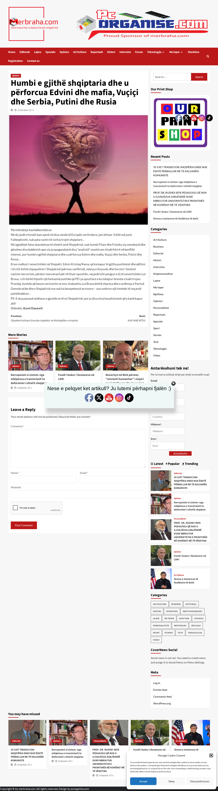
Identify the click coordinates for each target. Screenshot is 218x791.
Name (15, 472)
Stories (157, 335)
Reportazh (97, 52)
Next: (137, 318)
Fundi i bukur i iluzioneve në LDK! (76, 377)
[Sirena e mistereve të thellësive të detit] (161, 578)
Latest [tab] (158, 463)
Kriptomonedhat (163, 273)
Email (84, 472)
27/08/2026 (22, 764)
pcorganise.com (80, 788)
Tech (156, 341)
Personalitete (161, 307)
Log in (156, 682)
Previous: (44, 318)
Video (156, 355)
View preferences (199, 781)
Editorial (25, 52)
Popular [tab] (173, 463)
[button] (211, 755)
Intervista (125, 52)
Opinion (64, 52)
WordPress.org (162, 703)
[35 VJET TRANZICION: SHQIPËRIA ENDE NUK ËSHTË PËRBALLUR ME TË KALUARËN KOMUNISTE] (161, 480)
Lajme (37, 52)
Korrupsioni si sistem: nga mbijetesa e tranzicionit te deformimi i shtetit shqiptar (29, 379)
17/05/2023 (22, 110)
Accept (143, 781)
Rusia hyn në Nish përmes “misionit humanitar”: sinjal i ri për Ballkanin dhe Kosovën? (125, 379)
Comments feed (162, 696)
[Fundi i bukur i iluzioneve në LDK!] (78, 356)
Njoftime (158, 294)
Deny (172, 781)
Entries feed (160, 689)
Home (11, 52)
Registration (15, 61)
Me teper (174, 52)
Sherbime (193, 52)
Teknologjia (154, 52)
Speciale (50, 52)
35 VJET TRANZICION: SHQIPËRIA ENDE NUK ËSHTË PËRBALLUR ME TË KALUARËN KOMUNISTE (27, 755)
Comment (17, 426)
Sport (156, 328)
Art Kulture (79, 52)
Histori (111, 52)
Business (158, 246)
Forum (139, 52)
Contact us (33, 61)
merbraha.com (27, 788)
